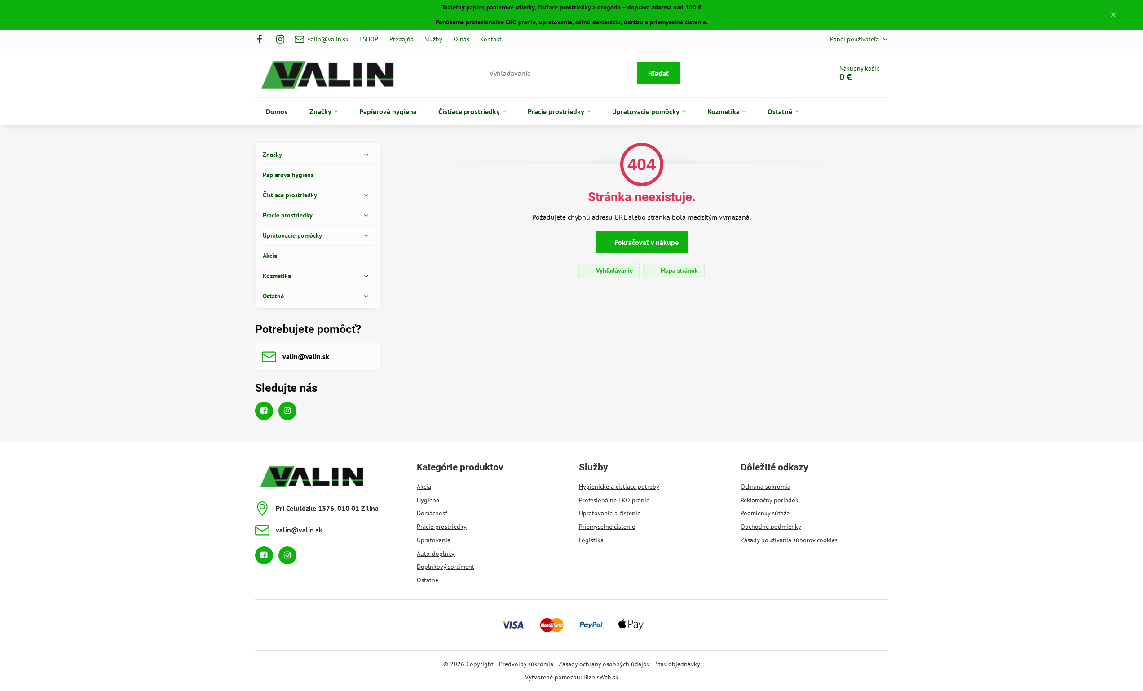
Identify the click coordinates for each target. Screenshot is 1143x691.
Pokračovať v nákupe (646, 242)
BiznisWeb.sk (600, 677)
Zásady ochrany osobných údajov (604, 664)
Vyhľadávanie (613, 270)
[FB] (262, 39)
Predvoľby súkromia (526, 664)
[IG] (280, 39)
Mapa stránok (678, 270)
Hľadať (658, 73)
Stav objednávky (677, 664)
